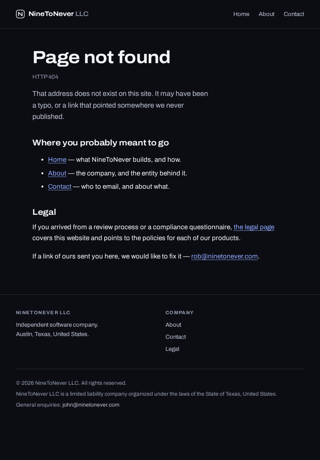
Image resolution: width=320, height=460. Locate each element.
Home (241, 14)
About (266, 14)
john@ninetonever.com (90, 405)
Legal (172, 349)
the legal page (254, 227)
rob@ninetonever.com (224, 256)
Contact (294, 14)
